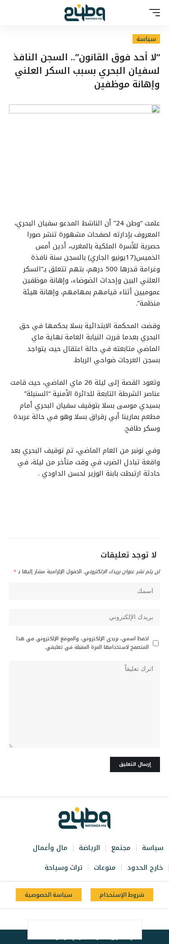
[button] (152, 12)
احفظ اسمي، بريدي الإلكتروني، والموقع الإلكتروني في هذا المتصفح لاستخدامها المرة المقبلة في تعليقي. (82, 643)
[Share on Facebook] (132, 929)
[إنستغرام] (79, 919)
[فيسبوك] (109, 919)
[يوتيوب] (89, 919)
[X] (99, 919)
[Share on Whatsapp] (94, 929)
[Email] (75, 929)
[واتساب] (69, 919)
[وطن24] (84, 12)
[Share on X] (113, 929)
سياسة (146, 39)
